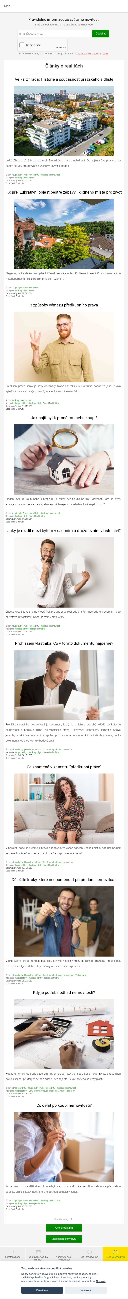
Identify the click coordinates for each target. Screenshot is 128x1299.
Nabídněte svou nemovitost (64, 1258)
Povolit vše (42, 1290)
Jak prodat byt (21, 403)
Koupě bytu (34, 175)
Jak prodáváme (90, 1257)
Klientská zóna (12, 1257)
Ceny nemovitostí (36, 1091)
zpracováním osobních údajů (93, 53)
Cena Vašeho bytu (115, 1257)
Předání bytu (80, 975)
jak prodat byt (18, 749)
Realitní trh (54, 403)
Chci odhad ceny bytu (64, 1238)
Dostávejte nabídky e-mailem (38, 1258)
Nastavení (85, 1290)
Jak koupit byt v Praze (24, 178)
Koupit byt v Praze (20, 175)
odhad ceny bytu (19, 1088)
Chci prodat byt (64, 1227)
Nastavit (101, 1281)
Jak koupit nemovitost (50, 175)
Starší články (62, 1219)
